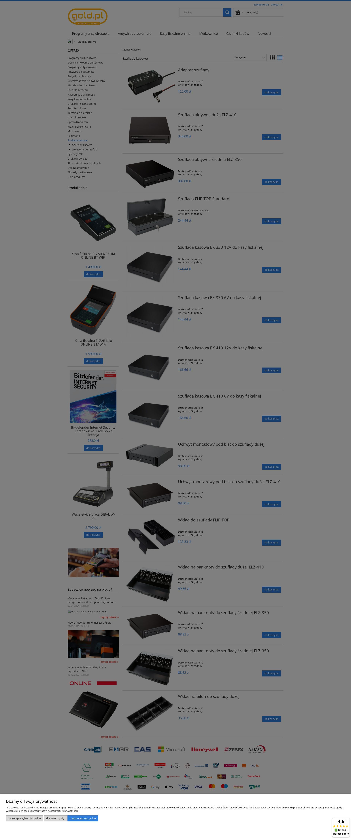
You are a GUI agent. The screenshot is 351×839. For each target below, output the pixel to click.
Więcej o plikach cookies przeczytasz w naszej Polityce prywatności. (42, 810)
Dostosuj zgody (55, 818)
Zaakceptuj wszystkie (83, 818)
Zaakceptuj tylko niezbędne (24, 818)
